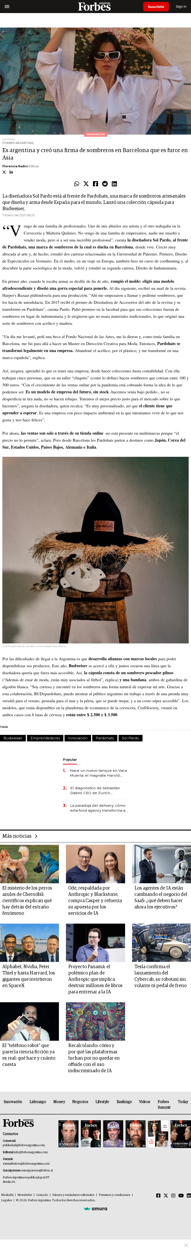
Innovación (78, 738)
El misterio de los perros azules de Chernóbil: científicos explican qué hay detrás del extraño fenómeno (27, 901)
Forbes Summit (164, 1104)
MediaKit (7, 1195)
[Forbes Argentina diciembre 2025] (135, 1134)
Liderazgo (38, 1102)
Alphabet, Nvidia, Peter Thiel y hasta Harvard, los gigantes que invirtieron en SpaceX (28, 976)
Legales (6, 1200)
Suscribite (156, 7)
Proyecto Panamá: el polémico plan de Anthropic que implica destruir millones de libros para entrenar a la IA (95, 979)
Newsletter (24, 1195)
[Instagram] (173, 1195)
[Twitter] (86, 184)
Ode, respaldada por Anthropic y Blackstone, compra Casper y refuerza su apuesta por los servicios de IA (95, 901)
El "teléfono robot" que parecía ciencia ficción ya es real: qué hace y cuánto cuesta (28, 1055)
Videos (144, 1102)
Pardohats (105, 738)
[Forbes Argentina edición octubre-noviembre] (158, 1134)
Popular (70, 759)
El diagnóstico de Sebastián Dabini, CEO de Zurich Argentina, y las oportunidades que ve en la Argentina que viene (98, 790)
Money (59, 1102)
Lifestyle (102, 1102)
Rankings (124, 1102)
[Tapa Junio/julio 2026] (68, 1134)
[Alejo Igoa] (113, 1134)
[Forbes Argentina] (95, 6)
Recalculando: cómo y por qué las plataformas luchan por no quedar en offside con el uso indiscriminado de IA (94, 1058)
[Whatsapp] (76, 184)
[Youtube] (181, 1195)
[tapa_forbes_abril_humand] (91, 1134)
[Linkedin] (114, 184)
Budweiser (12, 738)
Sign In (181, 6)
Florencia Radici (15, 166)
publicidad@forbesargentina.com (24, 1145)
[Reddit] (105, 184)
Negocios (80, 1102)
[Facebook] (95, 184)
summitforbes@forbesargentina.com (26, 1163)
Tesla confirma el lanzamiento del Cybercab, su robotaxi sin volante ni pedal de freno (160, 976)
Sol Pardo (130, 738)
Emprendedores (45, 738)
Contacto (42, 1195)
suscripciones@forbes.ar (37, 1170)
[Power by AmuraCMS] (95, 1209)
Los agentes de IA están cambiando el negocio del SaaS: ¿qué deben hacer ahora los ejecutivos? (160, 897)
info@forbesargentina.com (31, 1152)
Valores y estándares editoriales (73, 1195)
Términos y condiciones (114, 1195)
